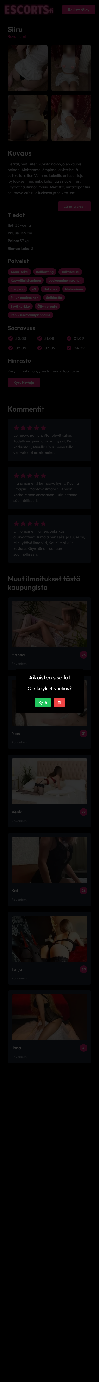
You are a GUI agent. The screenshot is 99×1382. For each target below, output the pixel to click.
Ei (59, 702)
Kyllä (42, 702)
